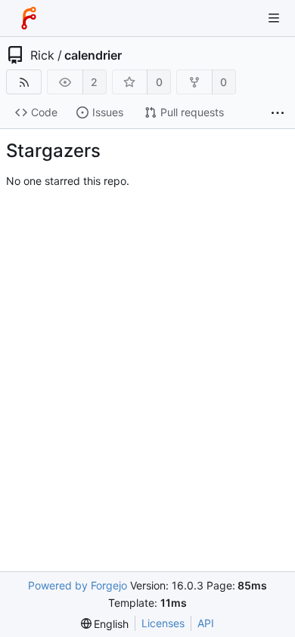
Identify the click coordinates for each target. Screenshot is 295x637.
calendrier (93, 55)
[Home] (29, 18)
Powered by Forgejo (77, 585)
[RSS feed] (24, 81)
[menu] (105, 623)
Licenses (163, 623)
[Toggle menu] (273, 18)
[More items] (277, 112)
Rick (42, 55)
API (205, 623)
